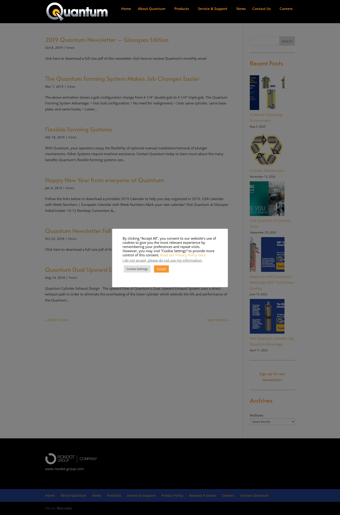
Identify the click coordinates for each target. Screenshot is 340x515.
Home (126, 8)
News (241, 8)
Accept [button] (161, 269)
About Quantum (151, 8)
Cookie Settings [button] (137, 269)
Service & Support (212, 8)
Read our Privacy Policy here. (183, 255)
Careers (286, 8)
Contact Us (261, 8)
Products (181, 8)
